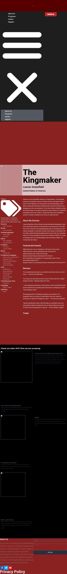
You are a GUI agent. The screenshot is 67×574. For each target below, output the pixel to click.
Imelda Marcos (14, 220)
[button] (22, 66)
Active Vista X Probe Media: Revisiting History (49, 353)
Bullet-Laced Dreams (7, 520)
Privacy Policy (12, 571)
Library (10, 19)
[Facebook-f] (2, 568)
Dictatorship (14, 218)
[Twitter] (6, 568)
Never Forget (17, 222)
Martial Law (4, 222)
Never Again (10, 222)
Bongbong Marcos (5, 218)
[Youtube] (10, 568)
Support (11, 22)
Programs (12, 16)
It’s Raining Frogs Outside (8, 463)
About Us (11, 14)
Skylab (37, 417)
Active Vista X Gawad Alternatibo (11, 405)
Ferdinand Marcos (5, 220)
